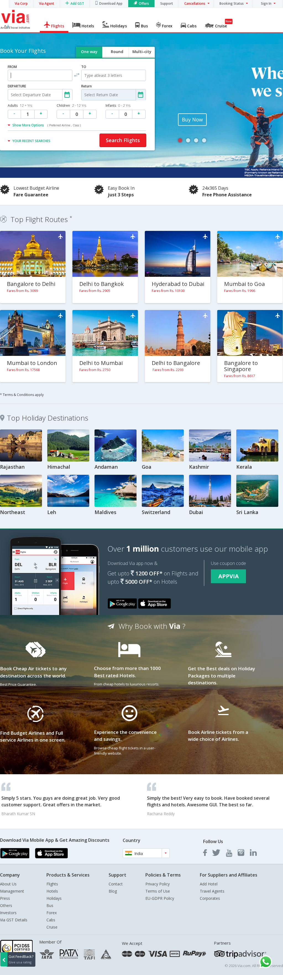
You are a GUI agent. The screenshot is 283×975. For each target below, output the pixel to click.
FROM (12, 66)
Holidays (54, 898)
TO (83, 66)
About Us (8, 884)
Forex (51, 912)
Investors (8, 912)
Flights (52, 884)
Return (86, 86)
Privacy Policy (157, 884)
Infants (118, 105)
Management (12, 891)
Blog (113, 891)
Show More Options (46, 125)
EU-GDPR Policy (159, 898)
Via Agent (46, 3)
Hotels (52, 891)
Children (71, 105)
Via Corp (21, 3)
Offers (144, 3)
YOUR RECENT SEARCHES (31, 141)
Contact (116, 884)
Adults (20, 105)
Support (166, 3)
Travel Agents (212, 891)
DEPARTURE (17, 86)
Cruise (51, 927)
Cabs (50, 919)
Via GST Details (13, 919)
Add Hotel (209, 884)
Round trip (117, 56)
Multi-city (141, 51)
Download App (110, 3)
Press (5, 898)
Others (6, 905)
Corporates (210, 898)
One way (89, 51)
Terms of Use (157, 891)
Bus (49, 905)
